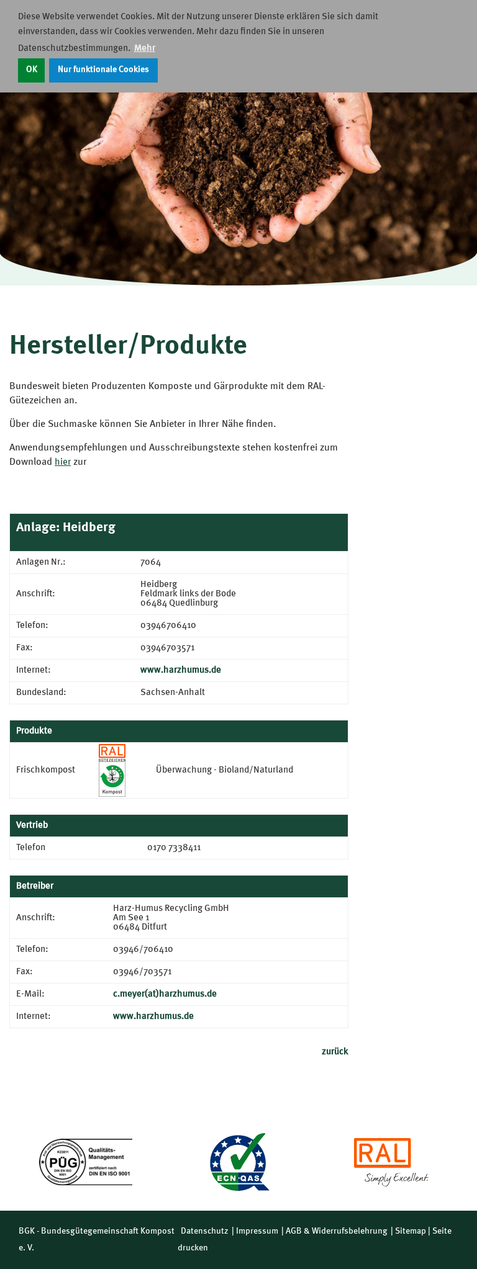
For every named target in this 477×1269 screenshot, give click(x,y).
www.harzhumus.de (180, 670)
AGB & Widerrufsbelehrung (337, 1231)
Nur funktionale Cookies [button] (103, 70)
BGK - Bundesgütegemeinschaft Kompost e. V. (97, 1239)
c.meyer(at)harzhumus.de (165, 994)
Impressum (257, 1231)
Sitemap (410, 1231)
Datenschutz (205, 1231)
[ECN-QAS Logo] (238, 1162)
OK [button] (31, 70)
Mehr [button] (144, 48)
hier (63, 462)
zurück (335, 1052)
